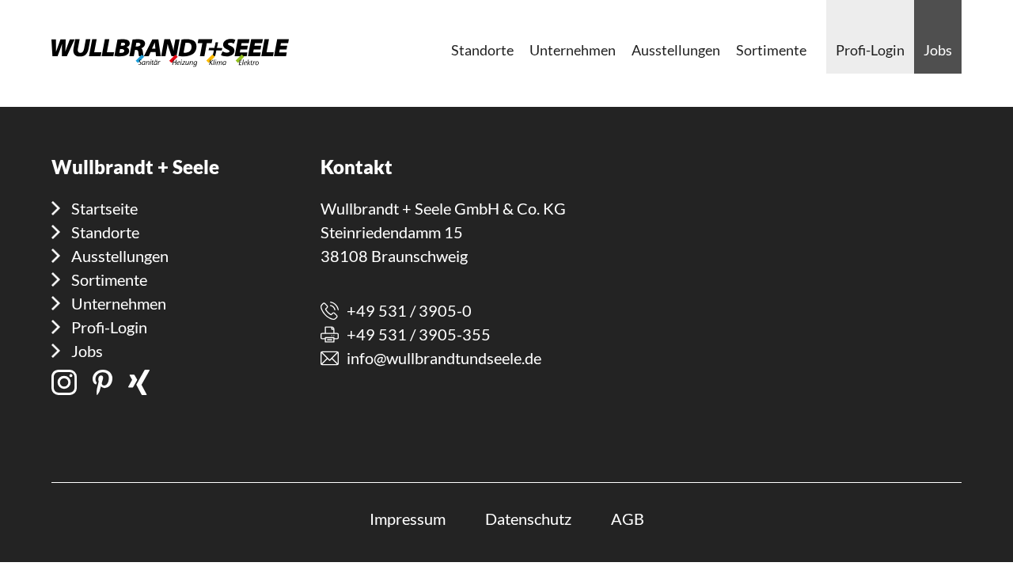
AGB (627, 518)
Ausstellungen (120, 255)
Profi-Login (109, 326)
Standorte (105, 231)
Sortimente (109, 279)
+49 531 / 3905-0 (409, 310)
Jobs (87, 350)
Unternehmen (118, 303)
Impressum (408, 518)
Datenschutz (528, 518)
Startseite (104, 208)
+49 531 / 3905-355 (419, 334)
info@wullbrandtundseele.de (444, 357)
